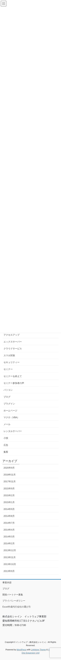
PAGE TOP (56, 637)
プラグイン (9, 403)
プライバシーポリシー (13, 600)
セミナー (8, 369)
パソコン (8, 390)
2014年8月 (9, 516)
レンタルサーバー (13, 431)
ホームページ (10, 410)
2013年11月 (10, 557)
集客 (6, 452)
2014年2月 (9, 543)
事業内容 (7, 582)
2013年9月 (9, 571)
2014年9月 (9, 509)
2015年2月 (9, 495)
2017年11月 (10, 481)
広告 (6, 445)
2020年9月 (9, 467)
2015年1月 (9, 502)
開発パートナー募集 (12, 594)
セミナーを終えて (13, 376)
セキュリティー (12, 362)
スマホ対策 (9, 355)
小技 (6, 438)
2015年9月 (9, 488)
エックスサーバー (13, 341)
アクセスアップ (12, 335)
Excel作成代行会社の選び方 (16, 606)
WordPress (21, 650)
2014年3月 (9, 536)
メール (7, 424)
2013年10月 (10, 564)
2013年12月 (10, 550)
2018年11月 (10, 474)
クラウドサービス (13, 348)
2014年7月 (9, 523)
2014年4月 (9, 529)
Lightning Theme (38, 650)
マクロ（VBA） (11, 417)
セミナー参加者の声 (14, 383)
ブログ (7, 396)
